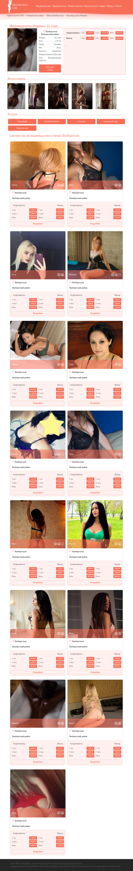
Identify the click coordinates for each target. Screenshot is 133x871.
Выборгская (51, 31)
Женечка (73, 274)
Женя (71, 633)
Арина (14, 454)
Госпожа (81, 121)
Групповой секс (111, 121)
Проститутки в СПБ (20, 6)
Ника (14, 544)
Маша (71, 723)
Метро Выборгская (55, 15)
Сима (71, 364)
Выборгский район (35, 15)
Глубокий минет (51, 121)
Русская (57, 54)
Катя (14, 633)
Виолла (72, 544)
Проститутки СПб (15, 15)
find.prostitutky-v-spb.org (55, 866)
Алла (14, 274)
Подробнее (38, 224)
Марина (15, 364)
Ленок (14, 185)
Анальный (22, 121)
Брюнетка (56, 51)
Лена (71, 185)
